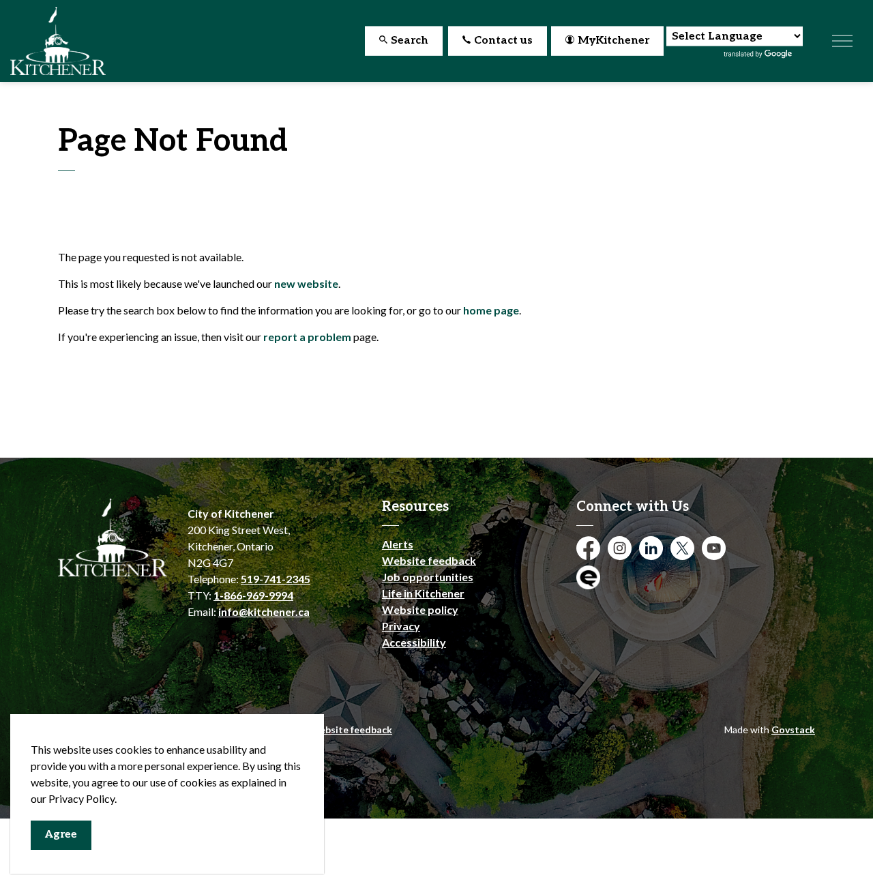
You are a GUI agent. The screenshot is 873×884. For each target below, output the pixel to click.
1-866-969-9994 (253, 595)
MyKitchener (613, 40)
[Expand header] (842, 41)
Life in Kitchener (423, 593)
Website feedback (429, 560)
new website (306, 283)
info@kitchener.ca (264, 611)
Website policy (420, 609)
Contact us (503, 40)
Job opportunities (427, 576)
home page (491, 310)
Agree (61, 834)
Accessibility (414, 642)
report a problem (307, 336)
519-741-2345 (275, 578)
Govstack (793, 729)
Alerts (397, 543)
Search (409, 40)
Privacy (401, 625)
